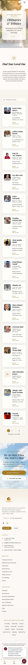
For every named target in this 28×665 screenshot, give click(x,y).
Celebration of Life (7, 571)
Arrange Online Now (14, 472)
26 (19, 430)
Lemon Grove (6, 632)
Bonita (14, 635)
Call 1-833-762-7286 (15, 478)
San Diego (7, 623)
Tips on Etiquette (6, 602)
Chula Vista (15, 623)
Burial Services (6, 568)
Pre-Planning (5, 577)
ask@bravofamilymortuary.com (12, 542)
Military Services (6, 574)
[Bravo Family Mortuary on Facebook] (3, 523)
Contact (16, 528)
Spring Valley (19, 629)
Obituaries (4, 590)
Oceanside (13, 626)
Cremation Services (7, 560)
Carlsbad (7, 629)
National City (21, 632)
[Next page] (23, 430)
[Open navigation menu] (24, 2)
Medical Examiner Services (9, 562)
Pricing (4, 580)
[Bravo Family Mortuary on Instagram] (7, 523)
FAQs (3, 608)
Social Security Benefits (8, 596)
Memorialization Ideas (8, 599)
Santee (13, 629)
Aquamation (5, 565)
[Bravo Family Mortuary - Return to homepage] (9, 500)
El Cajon (21, 623)
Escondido (21, 626)
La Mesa (6, 626)
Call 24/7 (7, 528)
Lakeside (14, 632)
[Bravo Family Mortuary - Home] (4, 2)
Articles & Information (7, 605)
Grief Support (5, 593)
